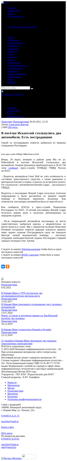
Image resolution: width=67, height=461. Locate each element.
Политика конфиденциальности (24, 399)
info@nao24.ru (8, 447)
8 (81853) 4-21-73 (10, 415)
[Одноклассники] (7, 266)
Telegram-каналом (30, 249)
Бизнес (11, 60)
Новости (12, 8)
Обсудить (12, 127)
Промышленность (17, 65)
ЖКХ (10, 79)
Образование (14, 76)
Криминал (13, 46)
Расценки (12, 396)
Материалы (13, 10)
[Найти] (32, 88)
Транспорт (13, 71)
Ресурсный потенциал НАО (22, 27)
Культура (12, 57)
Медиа (10, 13)
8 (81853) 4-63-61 (10, 438)
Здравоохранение (16, 74)
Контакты (12, 393)
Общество (12, 48)
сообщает (13, 168)
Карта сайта (7, 427)
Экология (12, 51)
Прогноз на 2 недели (13, 94)
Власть (11, 37)
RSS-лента (6, 433)
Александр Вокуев (19, 124)
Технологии (13, 62)
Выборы (11, 82)
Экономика (13, 40)
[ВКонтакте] (3, 266)
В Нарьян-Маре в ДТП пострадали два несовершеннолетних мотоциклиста (21, 294)
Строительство (15, 68)
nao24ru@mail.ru (10, 421)
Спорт (10, 54)
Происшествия (15, 16)
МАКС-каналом (29, 254)
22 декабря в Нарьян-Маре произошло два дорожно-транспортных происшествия (29, 342)
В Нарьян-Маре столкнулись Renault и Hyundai (26, 329)
